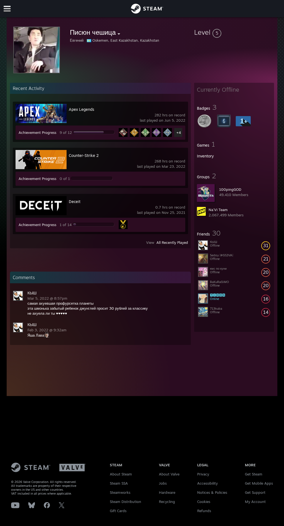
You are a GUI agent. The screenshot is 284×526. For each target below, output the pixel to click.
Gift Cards (118, 511)
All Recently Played (172, 242)
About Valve (169, 474)
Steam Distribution (125, 501)
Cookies (203, 501)
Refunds (204, 511)
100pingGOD (230, 189)
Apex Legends (81, 109)
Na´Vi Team (218, 209)
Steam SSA (119, 483)
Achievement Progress (37, 132)
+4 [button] (178, 132)
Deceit (74, 201)
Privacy (203, 474)
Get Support (255, 492)
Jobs (163, 483)
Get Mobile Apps (259, 483)
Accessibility (207, 483)
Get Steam (253, 474)
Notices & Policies (212, 492)
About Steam (121, 474)
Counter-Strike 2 (84, 155)
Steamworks (120, 492)
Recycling (167, 501)
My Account (255, 501)
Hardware (167, 492)
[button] (234, 32)
